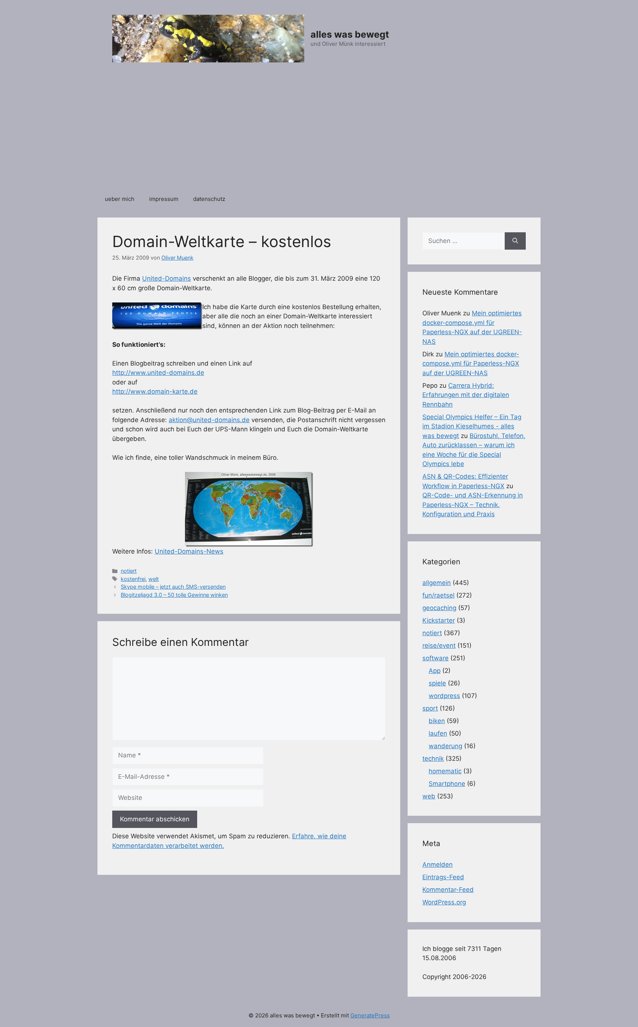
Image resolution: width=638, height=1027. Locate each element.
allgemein (436, 582)
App (434, 670)
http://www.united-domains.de (158, 372)
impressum (163, 198)
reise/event (439, 645)
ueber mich (119, 198)
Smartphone (447, 783)
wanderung (445, 746)
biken (437, 721)
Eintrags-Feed (443, 877)
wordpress (444, 695)
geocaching (439, 608)
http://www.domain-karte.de (155, 391)
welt (153, 579)
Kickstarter (438, 620)
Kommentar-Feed (448, 889)
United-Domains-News (189, 551)
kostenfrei (133, 579)
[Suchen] (515, 241)
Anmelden (437, 864)
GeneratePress (370, 1015)
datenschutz (209, 198)
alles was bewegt (350, 34)
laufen (438, 733)
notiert (129, 571)
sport (430, 708)
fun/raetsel (438, 595)
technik (433, 758)
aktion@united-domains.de (209, 420)
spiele (437, 683)
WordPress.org (444, 902)
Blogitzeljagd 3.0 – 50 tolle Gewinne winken (174, 595)
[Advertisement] (319, 132)
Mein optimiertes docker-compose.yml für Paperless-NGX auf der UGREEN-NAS (470, 363)
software (435, 658)
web (428, 796)
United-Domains (166, 278)
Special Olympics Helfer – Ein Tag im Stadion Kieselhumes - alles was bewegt (471, 426)
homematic (445, 771)
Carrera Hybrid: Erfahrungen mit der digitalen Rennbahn (465, 395)
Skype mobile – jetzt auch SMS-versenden (173, 586)
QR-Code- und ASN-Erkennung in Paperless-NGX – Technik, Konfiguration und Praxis (472, 505)
